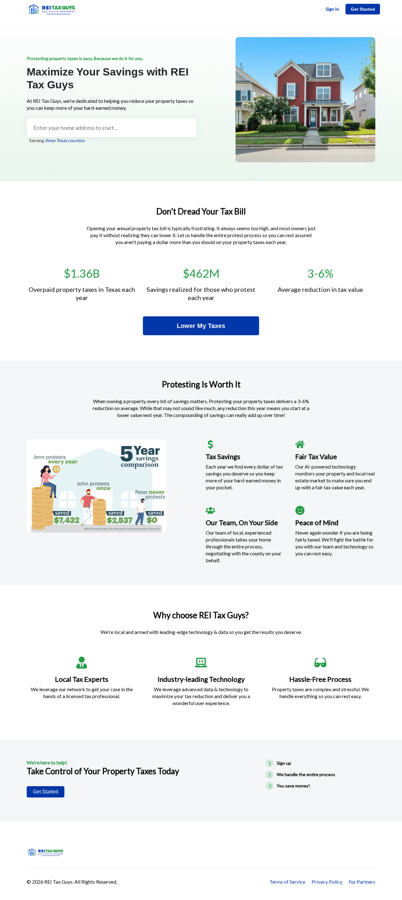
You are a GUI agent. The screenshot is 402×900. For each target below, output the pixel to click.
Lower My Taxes (201, 325)
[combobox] (111, 127)
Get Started (363, 9)
